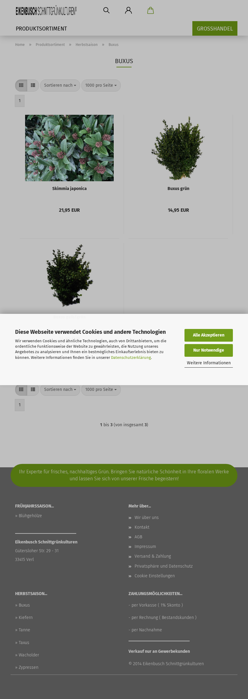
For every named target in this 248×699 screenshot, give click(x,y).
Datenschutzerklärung (131, 357)
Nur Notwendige (208, 350)
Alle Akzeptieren (208, 335)
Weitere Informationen (209, 363)
